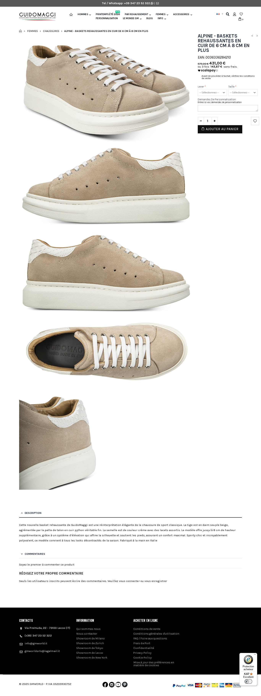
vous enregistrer (155, 581)
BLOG (149, 18)
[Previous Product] (252, 36)
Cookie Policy (142, 657)
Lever (202, 86)
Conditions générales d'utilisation (156, 633)
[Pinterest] (125, 685)
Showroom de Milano (90, 638)
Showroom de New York (92, 657)
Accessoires (181, 14)
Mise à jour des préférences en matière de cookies (153, 664)
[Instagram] (112, 685)
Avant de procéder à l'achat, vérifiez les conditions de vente (228, 77)
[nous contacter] (157, 3)
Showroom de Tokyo (89, 648)
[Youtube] (118, 685)
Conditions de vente (146, 629)
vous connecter (129, 581)
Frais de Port (141, 643)
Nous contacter (86, 633)
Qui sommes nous (88, 629)
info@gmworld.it (36, 643)
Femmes (160, 14)
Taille (232, 86)
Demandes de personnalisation (217, 99)
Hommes (83, 14)
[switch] (248, 681)
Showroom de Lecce (89, 652)
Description (33, 513)
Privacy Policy (142, 652)
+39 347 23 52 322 (137, 3)
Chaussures (51, 31)
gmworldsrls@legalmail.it (42, 651)
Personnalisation (107, 18)
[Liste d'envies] (241, 14)
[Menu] (255, 655)
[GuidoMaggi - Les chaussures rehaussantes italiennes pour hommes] (36, 17)
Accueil (20, 31)
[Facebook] (105, 685)
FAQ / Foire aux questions (150, 638)
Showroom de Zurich (90, 643)
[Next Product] (257, 36)
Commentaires (35, 554)
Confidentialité (143, 648)
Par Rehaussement (136, 14)
